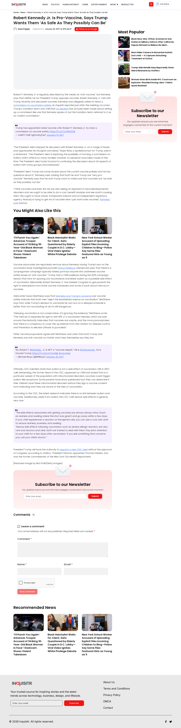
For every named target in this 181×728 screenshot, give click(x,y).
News (45, 4)
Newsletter (127, 4)
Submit (95, 496)
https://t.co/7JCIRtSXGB (62, 131)
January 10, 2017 (55, 135)
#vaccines (64, 353)
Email (68, 564)
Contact (108, 707)
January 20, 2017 (55, 356)
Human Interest (71, 4)
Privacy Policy (111, 695)
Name (22, 564)
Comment (24, 539)
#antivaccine (87, 349)
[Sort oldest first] (34, 515)
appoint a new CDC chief (74, 449)
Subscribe (74, 703)
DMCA (107, 701)
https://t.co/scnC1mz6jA (45, 353)
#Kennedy (36, 349)
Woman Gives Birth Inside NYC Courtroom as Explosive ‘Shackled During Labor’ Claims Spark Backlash (153, 82)
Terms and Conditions (116, 688)
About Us (109, 682)
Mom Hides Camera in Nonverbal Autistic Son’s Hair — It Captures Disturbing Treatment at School (152, 55)
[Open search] (151, 4)
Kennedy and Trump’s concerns (73, 295)
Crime (85, 4)
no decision (62, 108)
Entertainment (99, 4)
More (113, 4)
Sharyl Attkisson (67, 267)
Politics (55, 4)
